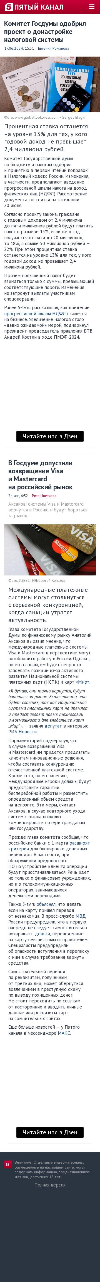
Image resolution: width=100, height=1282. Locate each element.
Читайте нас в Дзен (50, 436)
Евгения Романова (53, 48)
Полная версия (50, 1185)
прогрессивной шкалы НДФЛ (35, 313)
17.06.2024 (13, 48)
